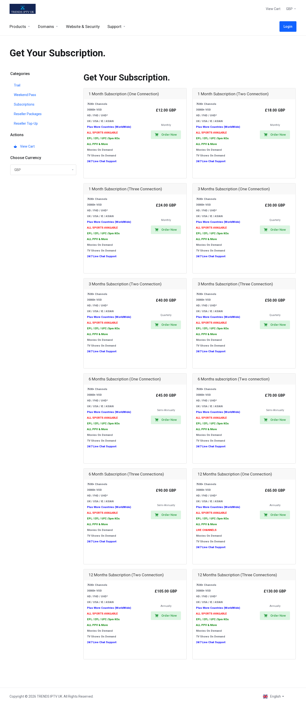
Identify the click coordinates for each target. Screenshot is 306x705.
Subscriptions (24, 104)
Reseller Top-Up (26, 123)
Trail (17, 85)
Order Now (169, 134)
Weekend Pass (25, 95)
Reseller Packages (28, 114)
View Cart (27, 146)
